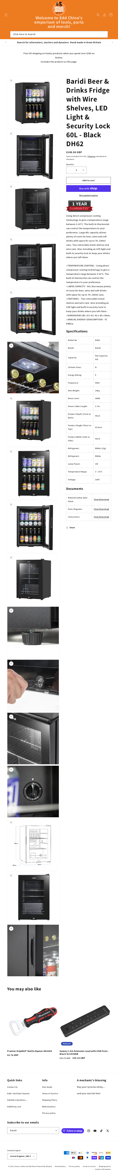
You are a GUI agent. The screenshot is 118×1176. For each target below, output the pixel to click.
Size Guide (47, 1087)
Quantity (70, 164)
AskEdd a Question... (17, 1100)
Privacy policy (49, 1113)
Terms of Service (50, 1093)
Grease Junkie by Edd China (25, 1166)
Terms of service (89, 1166)
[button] (6, 15)
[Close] (112, 34)
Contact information (103, 1169)
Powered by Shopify (44, 1166)
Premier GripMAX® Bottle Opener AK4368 (29, 1051)
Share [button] (72, 527)
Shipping (91, 156)
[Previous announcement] (5, 42)
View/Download (101, 499)
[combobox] (59, 34)
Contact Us (12, 1087)
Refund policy (49, 1106)
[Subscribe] (56, 1130)
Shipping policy (105, 1166)
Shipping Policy (49, 1100)
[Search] (104, 34)
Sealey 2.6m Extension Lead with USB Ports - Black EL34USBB (84, 1052)
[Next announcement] (112, 42)
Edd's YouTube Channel (18, 1093)
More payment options (88, 195)
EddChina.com (14, 1106)
